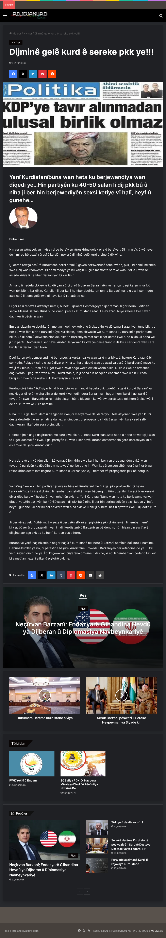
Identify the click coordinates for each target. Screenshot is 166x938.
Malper (16, 33)
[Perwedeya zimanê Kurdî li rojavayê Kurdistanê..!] (97, 865)
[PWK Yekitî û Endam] (31, 763)
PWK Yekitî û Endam (23, 780)
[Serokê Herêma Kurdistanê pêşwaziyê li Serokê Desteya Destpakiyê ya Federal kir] (97, 845)
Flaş (83, 608)
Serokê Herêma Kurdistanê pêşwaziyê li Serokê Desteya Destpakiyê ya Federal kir (130, 844)
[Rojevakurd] (29, 15)
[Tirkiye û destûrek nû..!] (97, 827)
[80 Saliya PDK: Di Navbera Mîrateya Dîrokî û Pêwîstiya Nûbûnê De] (83, 763)
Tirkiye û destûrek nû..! (127, 822)
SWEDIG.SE (156, 930)
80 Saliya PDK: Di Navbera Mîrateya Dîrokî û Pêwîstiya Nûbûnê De (79, 784)
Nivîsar (27, 33)
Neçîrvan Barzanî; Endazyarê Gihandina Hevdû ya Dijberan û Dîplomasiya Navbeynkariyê (83, 628)
